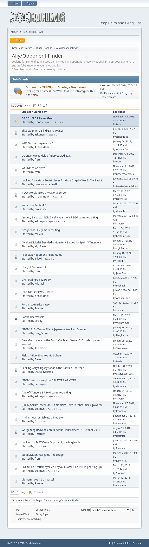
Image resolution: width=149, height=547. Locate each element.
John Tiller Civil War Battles (37, 292)
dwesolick (40, 209)
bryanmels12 (123, 236)
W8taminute (122, 322)
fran (37, 159)
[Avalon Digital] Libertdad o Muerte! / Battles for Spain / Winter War (62, 242)
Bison (38, 122)
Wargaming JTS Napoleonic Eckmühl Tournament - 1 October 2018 (61, 430)
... (43, 105)
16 (60, 122)
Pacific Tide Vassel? (33, 317)
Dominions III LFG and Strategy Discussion (56, 87)
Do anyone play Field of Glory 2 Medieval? (46, 155)
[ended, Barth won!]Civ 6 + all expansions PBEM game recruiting (60, 217)
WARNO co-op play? (33, 168)
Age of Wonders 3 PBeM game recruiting (46, 392)
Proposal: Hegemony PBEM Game (42, 254)
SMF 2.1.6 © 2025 (15, 543)
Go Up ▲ (137, 543)
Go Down (16, 105)
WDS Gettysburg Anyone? (37, 143)
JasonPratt (121, 198)
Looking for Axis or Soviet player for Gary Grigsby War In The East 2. (62, 180)
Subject (26, 112)
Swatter (39, 308)
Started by (40, 112)
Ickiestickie (122, 136)
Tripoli (38, 258)
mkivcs (39, 234)
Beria (38, 359)
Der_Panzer (42, 333)
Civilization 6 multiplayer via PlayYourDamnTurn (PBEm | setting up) (62, 467)
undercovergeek (125, 174)
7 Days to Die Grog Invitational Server (44, 192)
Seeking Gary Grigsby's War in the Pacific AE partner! (53, 368)
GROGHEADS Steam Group (38, 118)
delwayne (40, 384)
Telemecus (41, 348)
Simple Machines (34, 543)
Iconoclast (41, 421)
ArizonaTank (42, 147)
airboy (38, 321)
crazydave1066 (44, 372)
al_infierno (41, 246)
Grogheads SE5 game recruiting (41, 230)
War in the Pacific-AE (34, 205)
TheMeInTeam (108, 97)
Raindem (40, 483)
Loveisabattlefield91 (47, 184)
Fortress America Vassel (36, 304)
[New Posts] (18, 91)
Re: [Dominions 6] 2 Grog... (114, 93)
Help (109, 543)
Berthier (40, 434)
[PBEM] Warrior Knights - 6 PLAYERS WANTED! (49, 380)
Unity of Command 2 (34, 267)
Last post (119, 112)
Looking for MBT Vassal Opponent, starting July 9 (51, 442)
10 (63, 221)
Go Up (14, 492)
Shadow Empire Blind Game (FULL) (42, 130)
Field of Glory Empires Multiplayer (42, 355)
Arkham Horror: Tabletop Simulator (43, 417)
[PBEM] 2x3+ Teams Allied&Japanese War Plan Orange (54, 329)
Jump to (85, 509)
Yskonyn (40, 134)
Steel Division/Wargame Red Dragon (43, 454)
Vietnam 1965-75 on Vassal (38, 479)
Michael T (40, 283)
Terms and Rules (122, 543)
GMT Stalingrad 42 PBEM (36, 279)
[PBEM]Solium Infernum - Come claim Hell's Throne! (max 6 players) (62, 405)
